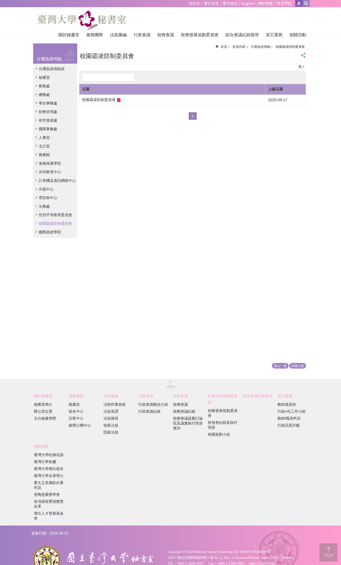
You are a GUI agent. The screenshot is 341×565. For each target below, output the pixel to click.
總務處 (44, 95)
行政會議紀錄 (149, 411)
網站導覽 (265, 3)
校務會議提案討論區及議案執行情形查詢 (188, 423)
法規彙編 (118, 35)
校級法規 (110, 425)
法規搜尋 (110, 418)
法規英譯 (110, 411)
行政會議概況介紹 (153, 404)
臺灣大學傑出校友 (49, 469)
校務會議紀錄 (184, 411)
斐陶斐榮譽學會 (47, 494)
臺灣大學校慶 (45, 462)
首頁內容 (238, 47)
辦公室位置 (43, 411)
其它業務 (274, 35)
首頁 (224, 47)
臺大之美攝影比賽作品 (49, 485)
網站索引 (306, 3)
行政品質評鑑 (288, 425)
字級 (299, 3)
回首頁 (194, 3)
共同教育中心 (50, 172)
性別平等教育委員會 (55, 215)
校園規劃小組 (219, 434)
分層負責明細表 (52, 69)
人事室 (44, 138)
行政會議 (142, 35)
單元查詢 (301, 67)
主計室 (44, 146)
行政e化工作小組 (291, 411)
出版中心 (46, 189)
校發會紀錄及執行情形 (223, 425)
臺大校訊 (230, 3)
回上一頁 (280, 366)
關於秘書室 (68, 35)
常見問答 (284, 3)
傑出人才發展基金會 (49, 515)
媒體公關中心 (80, 425)
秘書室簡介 (43, 404)
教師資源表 (286, 404)
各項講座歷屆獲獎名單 (49, 504)
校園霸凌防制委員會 (55, 223)
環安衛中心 (48, 198)
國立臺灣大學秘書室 (81, 20)
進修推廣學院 (50, 163)
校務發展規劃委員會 (200, 35)
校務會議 (165, 35)
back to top (328, 552)
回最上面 (297, 366)
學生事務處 (48, 103)
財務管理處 (48, 112)
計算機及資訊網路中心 (57, 181)
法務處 (44, 206)
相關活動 (298, 35)
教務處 (44, 86)
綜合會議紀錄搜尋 (242, 35)
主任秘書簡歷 (45, 418)
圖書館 (44, 155)
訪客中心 (76, 418)
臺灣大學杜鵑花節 (49, 455)
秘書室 (44, 77)
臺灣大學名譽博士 (49, 476)
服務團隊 (94, 35)
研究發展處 (48, 120)
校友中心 (76, 411)
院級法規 (110, 432)
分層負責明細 (260, 47)
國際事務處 (48, 129)
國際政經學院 (50, 232)
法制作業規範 (114, 404)
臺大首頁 (211, 3)
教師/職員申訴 (289, 418)
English (247, 4)
